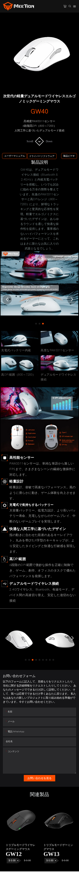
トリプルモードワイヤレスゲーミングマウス (20, 847)
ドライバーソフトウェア (41, 156)
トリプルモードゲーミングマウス (58, 847)
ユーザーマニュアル (14, 155)
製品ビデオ (69, 155)
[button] (7, 299)
